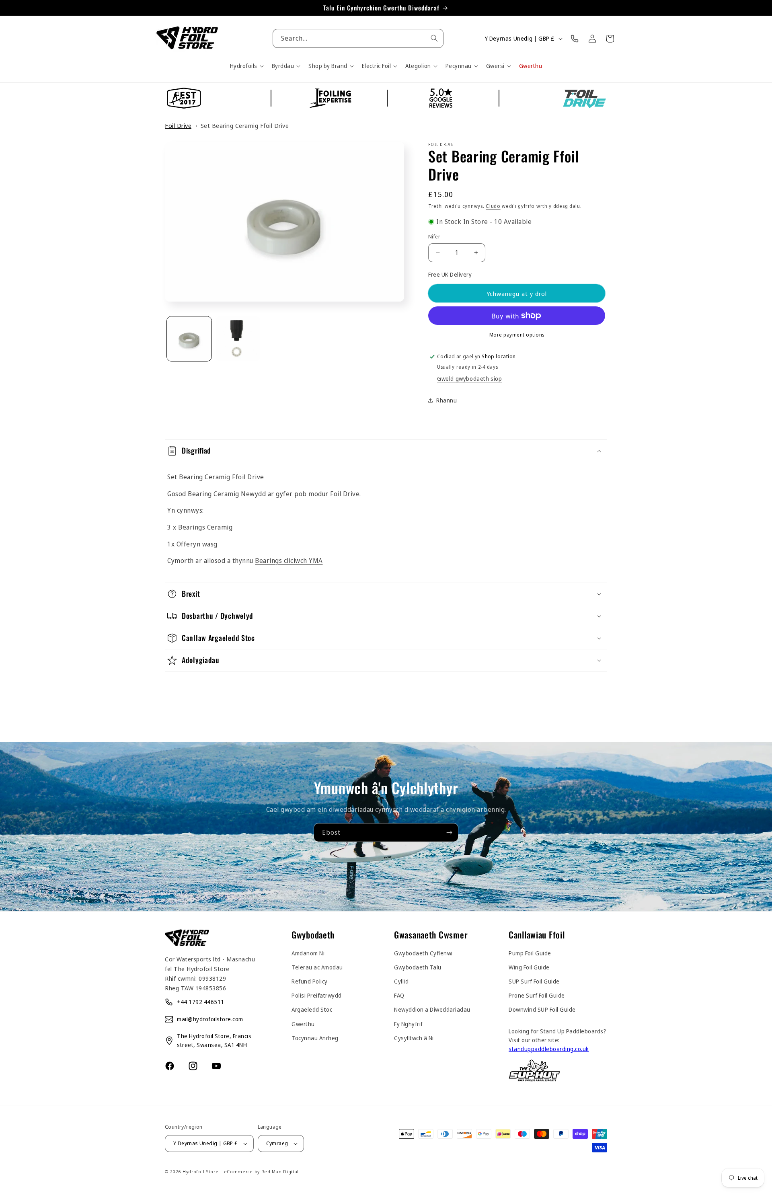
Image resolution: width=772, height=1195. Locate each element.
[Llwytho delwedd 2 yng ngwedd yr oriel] (238, 338)
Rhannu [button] (446, 400)
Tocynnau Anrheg (315, 1038)
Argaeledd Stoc (312, 1009)
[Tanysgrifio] (449, 832)
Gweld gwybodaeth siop (469, 378)
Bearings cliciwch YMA (289, 560)
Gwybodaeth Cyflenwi (423, 953)
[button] (246, 65)
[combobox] (358, 38)
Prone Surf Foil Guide (537, 995)
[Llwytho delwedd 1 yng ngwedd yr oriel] (189, 338)
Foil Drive (178, 125)
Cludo (493, 206)
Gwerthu (303, 1024)
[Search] (434, 38)
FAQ (399, 995)
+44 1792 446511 (200, 1002)
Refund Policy (310, 981)
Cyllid (401, 981)
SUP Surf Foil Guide (534, 981)
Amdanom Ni (308, 953)
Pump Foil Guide (530, 953)
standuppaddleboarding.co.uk (549, 1049)
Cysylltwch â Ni (414, 1038)
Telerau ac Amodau (317, 967)
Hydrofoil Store (201, 1171)
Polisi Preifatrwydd (317, 995)
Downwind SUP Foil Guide (542, 1009)
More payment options (516, 334)
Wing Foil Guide (529, 967)
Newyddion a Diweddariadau (432, 1009)
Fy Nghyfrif (408, 1024)
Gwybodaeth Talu (417, 967)
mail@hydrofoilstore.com (210, 1019)
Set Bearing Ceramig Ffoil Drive (245, 125)
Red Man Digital (280, 1171)
